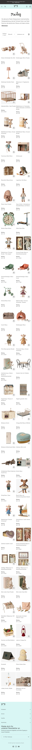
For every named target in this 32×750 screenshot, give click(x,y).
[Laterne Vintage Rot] (23, 631)
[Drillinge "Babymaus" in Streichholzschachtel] (23, 558)
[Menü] (2, 6)
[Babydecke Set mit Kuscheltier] (23, 679)
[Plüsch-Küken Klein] (23, 655)
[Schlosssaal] (23, 147)
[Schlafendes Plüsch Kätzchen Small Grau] (8, 462)
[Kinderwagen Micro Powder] (23, 48)
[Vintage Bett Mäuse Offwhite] (23, 414)
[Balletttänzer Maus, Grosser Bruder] (23, 122)
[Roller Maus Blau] (23, 219)
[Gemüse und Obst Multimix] (8, 631)
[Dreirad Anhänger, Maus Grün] (8, 267)
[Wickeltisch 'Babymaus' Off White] (8, 607)
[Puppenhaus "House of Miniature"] (8, 389)
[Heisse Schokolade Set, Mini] (8, 48)
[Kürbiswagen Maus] (23, 315)
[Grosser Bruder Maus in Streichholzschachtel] (23, 243)
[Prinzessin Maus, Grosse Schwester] (23, 340)
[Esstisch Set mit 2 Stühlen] (23, 364)
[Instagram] (16, 746)
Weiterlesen (5, 25)
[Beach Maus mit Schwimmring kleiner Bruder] (23, 486)
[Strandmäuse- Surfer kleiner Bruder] (23, 510)
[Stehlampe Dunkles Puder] (8, 73)
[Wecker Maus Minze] (8, 219)
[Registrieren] (28, 736)
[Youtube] (19, 746)
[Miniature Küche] (8, 414)
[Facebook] (13, 746)
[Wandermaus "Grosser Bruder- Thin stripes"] (8, 243)
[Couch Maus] (8, 315)
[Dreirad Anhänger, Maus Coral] (23, 267)
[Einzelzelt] (8, 655)
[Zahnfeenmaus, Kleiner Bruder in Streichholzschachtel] (8, 364)
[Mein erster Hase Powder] (8, 583)
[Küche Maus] (23, 462)
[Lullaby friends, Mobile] (8, 679)
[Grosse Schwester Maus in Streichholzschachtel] (23, 534)
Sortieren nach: (7, 34)
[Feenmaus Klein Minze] (8, 147)
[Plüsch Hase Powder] (8, 195)
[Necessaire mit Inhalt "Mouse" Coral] (23, 607)
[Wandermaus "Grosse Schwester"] (8, 510)
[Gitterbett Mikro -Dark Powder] (8, 97)
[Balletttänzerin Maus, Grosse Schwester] (8, 122)
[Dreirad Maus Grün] (8, 291)
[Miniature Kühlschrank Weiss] (8, 438)
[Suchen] (5, 6)
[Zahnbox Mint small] (23, 438)
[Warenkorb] (30, 6)
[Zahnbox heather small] (8, 534)
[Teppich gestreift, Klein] (23, 389)
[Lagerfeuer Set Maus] (23, 171)
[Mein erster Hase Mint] (23, 583)
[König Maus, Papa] (8, 486)
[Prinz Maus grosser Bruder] (8, 340)
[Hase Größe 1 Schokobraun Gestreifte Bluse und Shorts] (23, 195)
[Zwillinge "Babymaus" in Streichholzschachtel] (8, 558)
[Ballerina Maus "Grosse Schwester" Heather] (23, 291)
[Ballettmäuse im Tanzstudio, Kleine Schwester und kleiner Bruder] (23, 97)
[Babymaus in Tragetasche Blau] (23, 73)
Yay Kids (13, 742)
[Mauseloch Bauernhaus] (8, 171)
